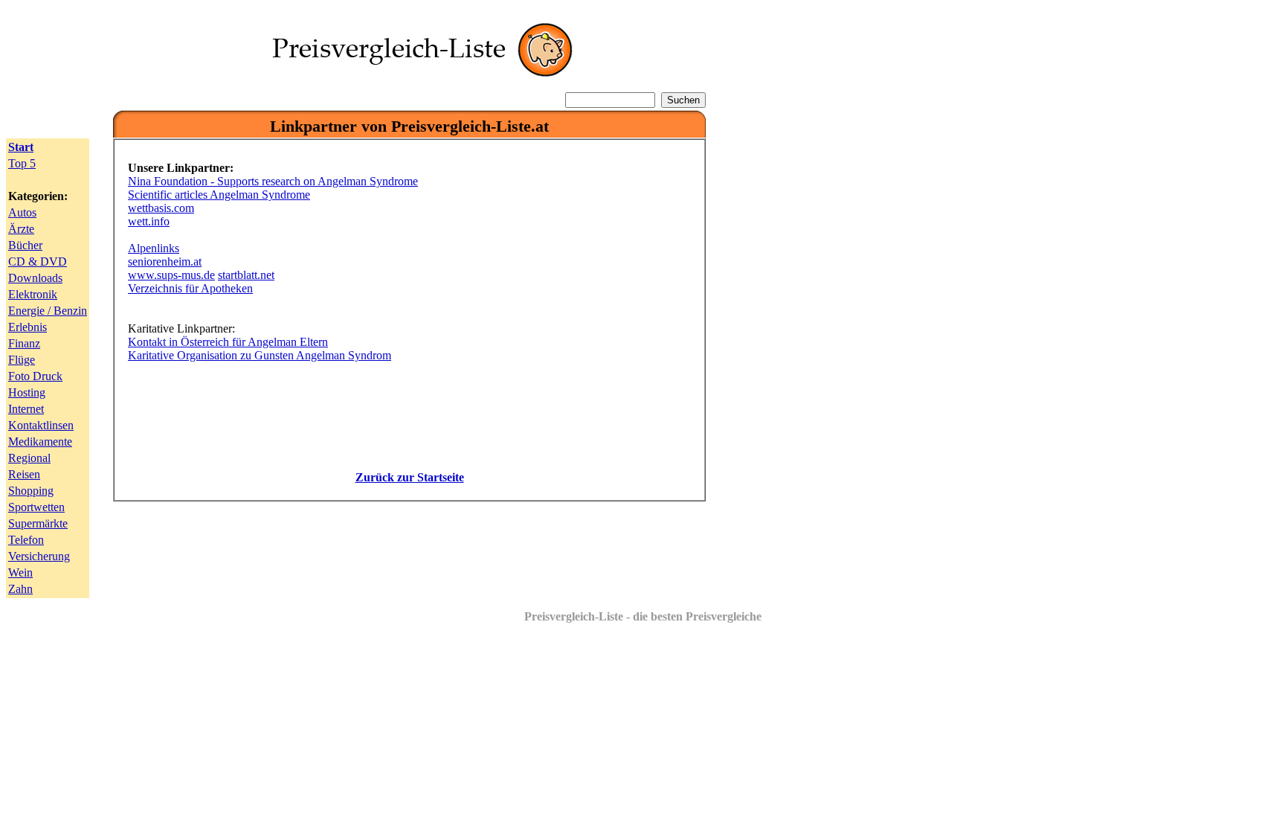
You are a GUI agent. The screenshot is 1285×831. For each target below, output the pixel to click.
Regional (29, 458)
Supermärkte (38, 523)
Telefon (26, 539)
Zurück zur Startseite (409, 477)
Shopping (31, 490)
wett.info (149, 221)
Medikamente (40, 441)
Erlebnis (27, 327)
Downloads (35, 278)
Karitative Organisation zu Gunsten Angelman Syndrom (259, 355)
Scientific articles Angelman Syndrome (219, 194)
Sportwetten (36, 507)
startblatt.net (246, 275)
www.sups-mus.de (171, 275)
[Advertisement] (409, 546)
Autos (22, 212)
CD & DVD (37, 261)
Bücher (25, 245)
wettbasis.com (161, 208)
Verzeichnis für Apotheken (190, 288)
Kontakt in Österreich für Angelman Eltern (228, 342)
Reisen (24, 474)
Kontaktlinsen (41, 425)
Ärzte (21, 228)
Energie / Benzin (47, 310)
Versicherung (39, 556)
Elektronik (32, 294)
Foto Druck (35, 376)
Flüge (21, 359)
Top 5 (22, 163)
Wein (20, 572)
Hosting (26, 392)
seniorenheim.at (165, 261)
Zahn (20, 589)
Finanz (24, 343)
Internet (26, 408)
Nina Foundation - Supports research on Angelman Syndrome (273, 181)
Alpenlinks (153, 248)
